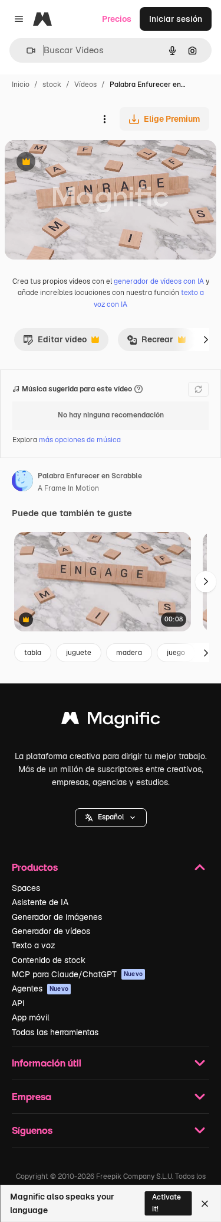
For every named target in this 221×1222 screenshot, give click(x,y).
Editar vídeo (55, 342)
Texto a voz (33, 945)
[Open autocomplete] (26, 50)
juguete (78, 652)
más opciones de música (80, 440)
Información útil (46, 1062)
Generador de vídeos (51, 931)
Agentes (40, 988)
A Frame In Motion (68, 488)
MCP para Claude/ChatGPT (77, 974)
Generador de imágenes (57, 917)
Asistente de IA (40, 902)
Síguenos (32, 1130)
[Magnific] (110, 721)
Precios (116, 19)
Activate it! (166, 1202)
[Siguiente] (205, 339)
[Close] (205, 1204)
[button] (111, 817)
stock (51, 84)
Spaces (26, 888)
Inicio (20, 84)
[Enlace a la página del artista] (22, 482)
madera (129, 652)
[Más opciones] (104, 119)
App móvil (31, 1017)
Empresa (31, 1096)
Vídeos (85, 84)
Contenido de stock (48, 960)
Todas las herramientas (55, 1032)
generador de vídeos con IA (159, 281)
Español (111, 817)
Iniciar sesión (175, 19)
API (18, 1003)
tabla (32, 652)
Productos (35, 867)
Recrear (150, 342)
